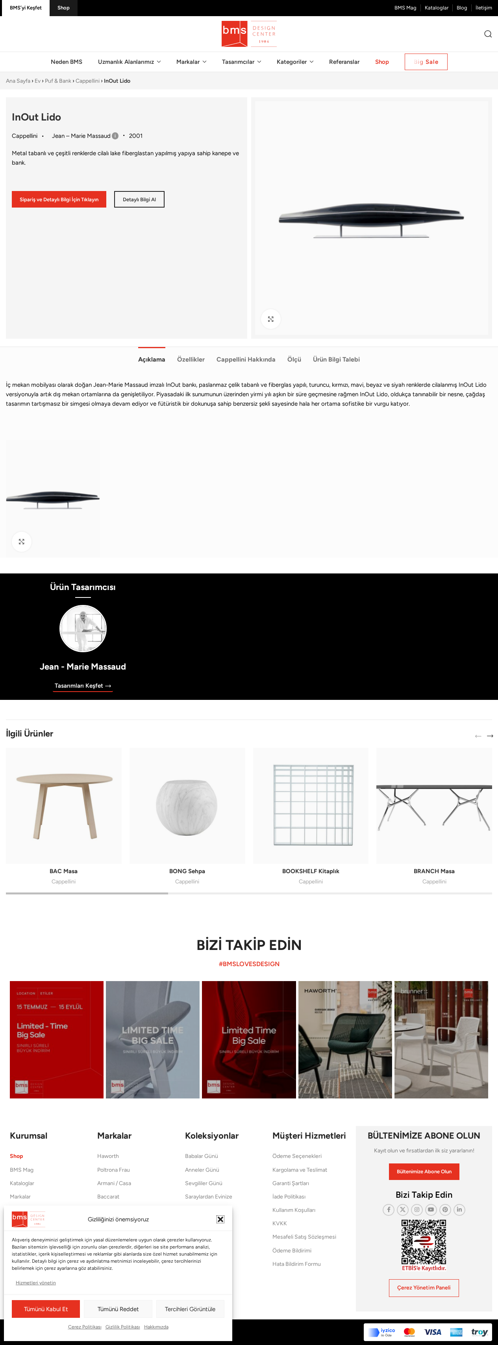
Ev (38, 81)
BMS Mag (21, 1170)
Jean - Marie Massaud (83, 666)
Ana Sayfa (18, 81)
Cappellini (88, 81)
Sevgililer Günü (203, 1183)
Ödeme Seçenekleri (297, 1156)
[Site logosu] (249, 33)
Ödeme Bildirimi (291, 1250)
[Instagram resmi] (57, 1039)
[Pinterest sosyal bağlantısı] (445, 1210)
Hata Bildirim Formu (296, 1264)
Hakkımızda (156, 1327)
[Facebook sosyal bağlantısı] (388, 1210)
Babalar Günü (201, 1156)
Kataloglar (22, 1183)
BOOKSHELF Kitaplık (310, 871)
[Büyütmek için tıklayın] (271, 319)
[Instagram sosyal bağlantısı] (417, 1210)
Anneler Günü (202, 1170)
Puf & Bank (58, 81)
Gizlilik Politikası (123, 1327)
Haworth (108, 1156)
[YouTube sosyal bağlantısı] (431, 1210)
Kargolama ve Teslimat (299, 1170)
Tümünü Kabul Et (46, 1309)
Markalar (20, 1196)
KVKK (279, 1223)
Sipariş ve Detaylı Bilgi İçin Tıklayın (59, 199)
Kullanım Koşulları (293, 1210)
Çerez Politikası (85, 1327)
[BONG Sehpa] (187, 806)
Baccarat (108, 1196)
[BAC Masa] (64, 806)
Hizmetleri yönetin (36, 1283)
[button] (220, 1219)
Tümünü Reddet (118, 1309)
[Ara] (488, 34)
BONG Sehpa (187, 871)
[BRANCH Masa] (434, 806)
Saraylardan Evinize (208, 1196)
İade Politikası (288, 1196)
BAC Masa (64, 871)
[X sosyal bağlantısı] (403, 1210)
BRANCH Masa (434, 871)
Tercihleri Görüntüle (190, 1309)
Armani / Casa (114, 1183)
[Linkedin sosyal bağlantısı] (459, 1210)
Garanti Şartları (290, 1183)
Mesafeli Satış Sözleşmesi (304, 1237)
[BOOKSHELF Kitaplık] (311, 806)
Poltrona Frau (113, 1170)
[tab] (151, 355)
